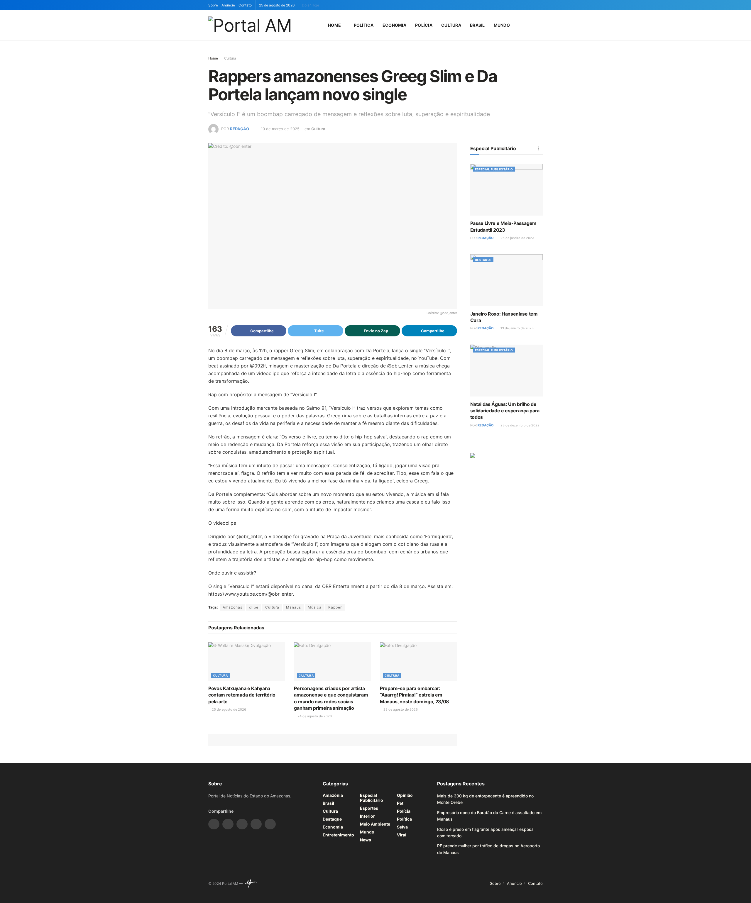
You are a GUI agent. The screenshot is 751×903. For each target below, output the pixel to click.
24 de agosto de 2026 (314, 716)
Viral (401, 834)
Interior (367, 816)
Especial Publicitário (494, 169)
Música (315, 607)
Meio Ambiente (375, 823)
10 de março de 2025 (280, 128)
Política (364, 25)
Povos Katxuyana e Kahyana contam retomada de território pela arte (241, 694)
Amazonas (232, 607)
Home (334, 25)
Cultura (451, 25)
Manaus (293, 607)
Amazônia (333, 795)
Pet (400, 803)
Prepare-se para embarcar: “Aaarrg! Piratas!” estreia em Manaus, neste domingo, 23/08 (414, 694)
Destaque (483, 260)
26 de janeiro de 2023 (517, 238)
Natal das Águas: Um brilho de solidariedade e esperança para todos (504, 410)
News (365, 839)
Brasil (477, 25)
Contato (245, 5)
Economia (394, 25)
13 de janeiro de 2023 (517, 328)
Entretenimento (338, 834)
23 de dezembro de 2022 (519, 425)
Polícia (423, 25)
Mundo (502, 25)
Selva (402, 826)
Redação (239, 128)
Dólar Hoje (310, 5)
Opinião (405, 795)
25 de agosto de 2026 (228, 709)
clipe (253, 607)
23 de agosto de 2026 (400, 709)
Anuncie (228, 5)
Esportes (369, 808)
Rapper (335, 607)
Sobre (213, 5)
